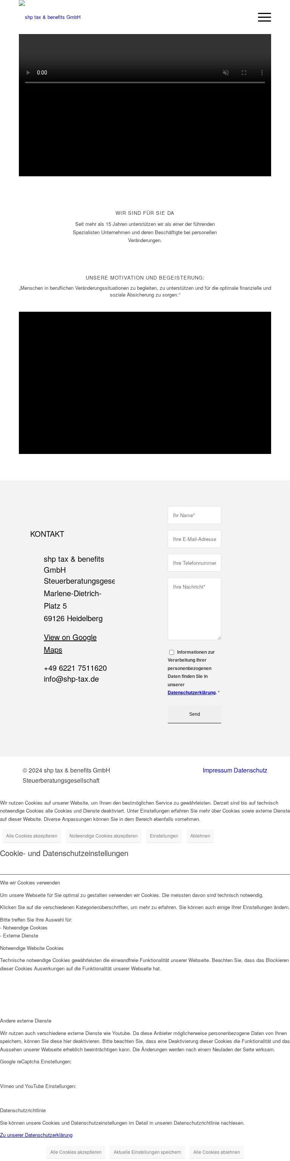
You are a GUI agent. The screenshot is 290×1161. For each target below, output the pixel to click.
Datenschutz (250, 770)
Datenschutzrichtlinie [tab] (23, 1110)
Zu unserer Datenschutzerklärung (36, 1134)
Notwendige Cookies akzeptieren (103, 835)
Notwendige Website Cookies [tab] (32, 947)
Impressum (217, 770)
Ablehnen (200, 835)
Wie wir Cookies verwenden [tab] (30, 882)
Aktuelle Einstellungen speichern (147, 1152)
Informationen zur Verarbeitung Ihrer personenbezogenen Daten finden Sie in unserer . (194, 672)
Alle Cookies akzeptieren (31, 835)
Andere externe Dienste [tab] (25, 1020)
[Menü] (260, 17)
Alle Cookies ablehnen (216, 1152)
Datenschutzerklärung (192, 692)
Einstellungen (164, 835)
